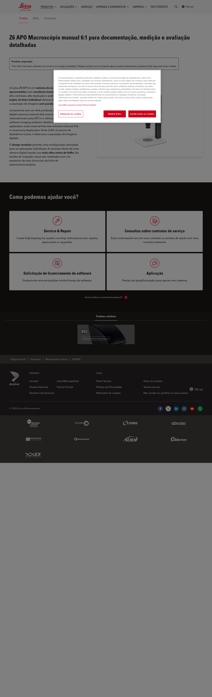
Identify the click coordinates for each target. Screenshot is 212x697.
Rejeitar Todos (114, 113)
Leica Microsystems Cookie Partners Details (77, 104)
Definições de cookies (70, 113)
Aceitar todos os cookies (142, 113)
